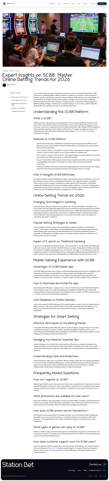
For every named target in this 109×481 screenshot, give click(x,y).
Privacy (96, 476)
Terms (100, 476)
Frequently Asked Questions (18, 111)
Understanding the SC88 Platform (19, 97)
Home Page (71, 470)
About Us (90, 476)
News (79, 470)
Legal (104, 476)
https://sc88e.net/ (82, 131)
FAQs (85, 470)
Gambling (5, 70)
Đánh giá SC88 (53, 448)
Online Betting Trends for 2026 (19, 100)
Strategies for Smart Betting (18, 108)
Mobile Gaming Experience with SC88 (19, 104)
